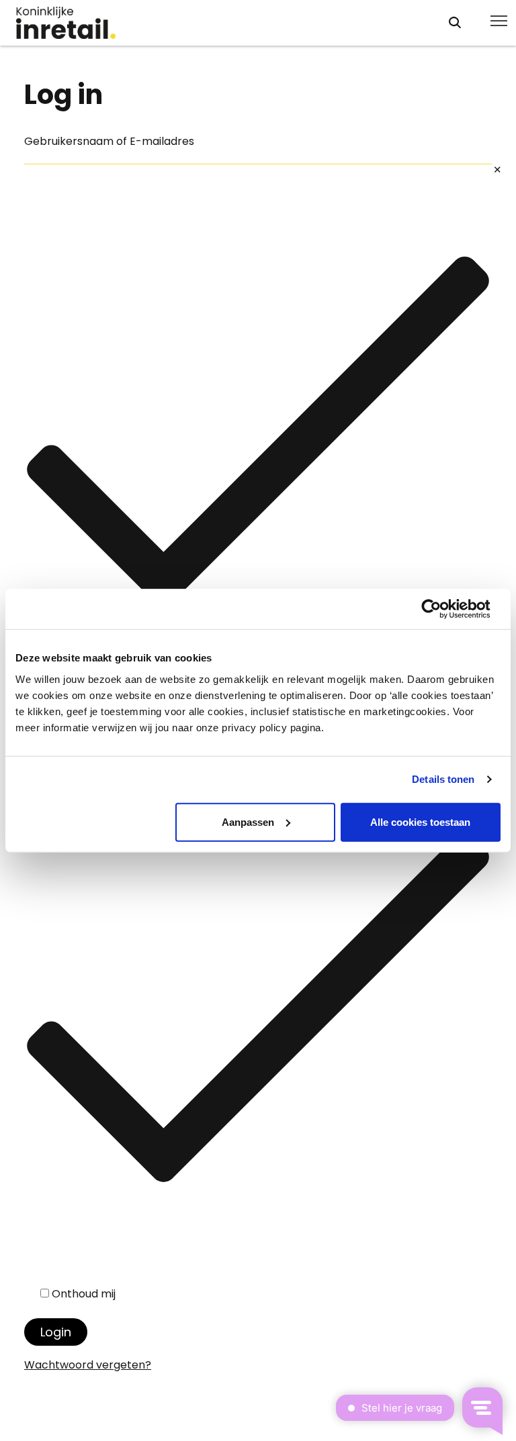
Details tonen (443, 779)
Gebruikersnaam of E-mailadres (109, 141)
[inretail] (219, 23)
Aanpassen (248, 821)
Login (55, 1332)
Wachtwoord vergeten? (87, 1365)
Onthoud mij (84, 1293)
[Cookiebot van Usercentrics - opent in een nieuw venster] (442, 609)
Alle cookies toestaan (420, 821)
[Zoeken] (455, 22)
